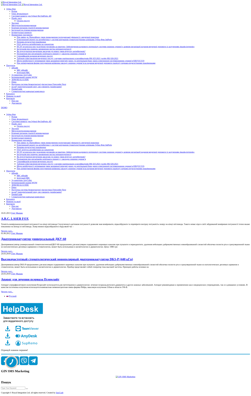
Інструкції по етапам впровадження (27, 30)
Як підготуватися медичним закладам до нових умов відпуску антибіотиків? (51, 51)
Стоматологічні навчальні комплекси (28, 91)
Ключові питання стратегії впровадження (30, 28)
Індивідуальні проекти (22, 32)
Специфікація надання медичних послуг (35, 56)
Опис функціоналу (20, 14)
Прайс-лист (17, 18)
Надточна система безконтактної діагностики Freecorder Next (39, 84)
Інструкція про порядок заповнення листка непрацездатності (44, 49)
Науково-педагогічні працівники (31, 42)
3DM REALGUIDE (20, 79)
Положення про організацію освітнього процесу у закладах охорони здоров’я (51, 54)
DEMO (4, 107)
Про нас (15, 101)
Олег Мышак (17, 213)
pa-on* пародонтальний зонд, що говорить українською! (37, 87)
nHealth (15, 68)
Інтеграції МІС (23, 72)
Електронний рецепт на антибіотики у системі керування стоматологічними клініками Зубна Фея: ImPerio (64, 39)
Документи (17, 103)
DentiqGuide (17, 89)
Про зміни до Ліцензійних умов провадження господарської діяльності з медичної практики (58, 37)
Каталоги (10, 94)
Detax (14, 82)
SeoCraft (59, 393)
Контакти (10, 98)
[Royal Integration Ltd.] (11, 2)
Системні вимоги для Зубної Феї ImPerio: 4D (31, 16)
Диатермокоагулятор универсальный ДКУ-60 (33, 239)
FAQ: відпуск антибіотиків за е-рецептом (35, 44)
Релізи (14, 11)
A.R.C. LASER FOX (15, 218)
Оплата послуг (23, 21)
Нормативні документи (22, 35)
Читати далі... (7, 231)
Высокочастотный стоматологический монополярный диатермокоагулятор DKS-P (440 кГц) (67, 259)
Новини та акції (13, 96)
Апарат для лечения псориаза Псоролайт (30, 279)
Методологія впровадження (24, 25)
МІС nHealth (22, 70)
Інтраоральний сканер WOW (24, 77)
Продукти (10, 65)
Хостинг (15, 23)
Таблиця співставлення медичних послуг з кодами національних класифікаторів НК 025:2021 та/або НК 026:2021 (67, 58)
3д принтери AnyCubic (22, 75)
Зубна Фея (11, 9)
